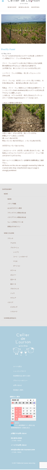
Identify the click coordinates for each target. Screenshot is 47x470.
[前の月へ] (27, 400)
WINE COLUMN (7, 233)
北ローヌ (9, 279)
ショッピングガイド (19, 371)
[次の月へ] (34, 400)
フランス (8, 238)
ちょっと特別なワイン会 (13, 222)
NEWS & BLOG (24, 7)
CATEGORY (7, 189)
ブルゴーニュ (11, 247)
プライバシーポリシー (20, 380)
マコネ (10, 261)
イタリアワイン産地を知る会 (14, 217)
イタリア (8, 302)
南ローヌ (9, 284)
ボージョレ (11, 266)
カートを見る (17, 366)
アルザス (9, 243)
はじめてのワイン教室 (12, 208)
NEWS (4, 194)
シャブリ (11, 252)
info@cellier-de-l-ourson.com (23, 449)
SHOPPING (35, 7)
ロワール (9, 270)
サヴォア (9, 298)
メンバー (16, 362)
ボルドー (9, 275)
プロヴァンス (11, 288)
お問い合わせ (17, 385)
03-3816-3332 (16, 438)
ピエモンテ (10, 307)
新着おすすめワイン (11, 226)
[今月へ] (30, 400)
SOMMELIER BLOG (8, 318)
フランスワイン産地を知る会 (14, 213)
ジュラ (9, 293)
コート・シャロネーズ (15, 256)
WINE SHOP (12, 7)
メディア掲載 (9, 203)
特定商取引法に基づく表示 (21, 376)
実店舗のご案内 (18, 390)
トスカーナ (10, 311)
